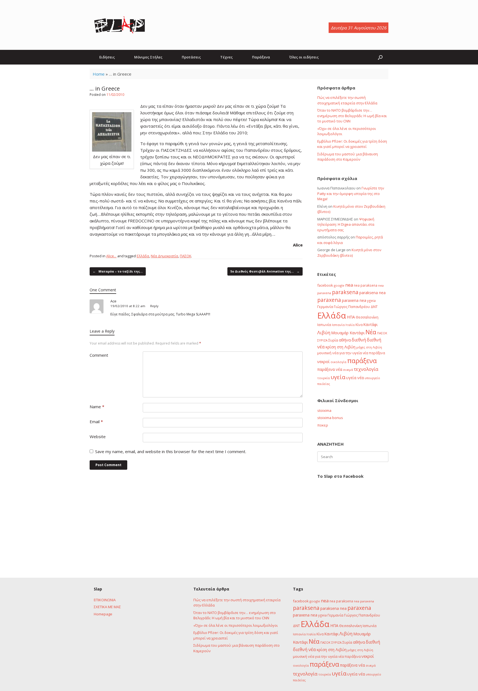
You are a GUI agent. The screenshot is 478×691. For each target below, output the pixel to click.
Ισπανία (338, 325)
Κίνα (359, 324)
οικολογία (338, 362)
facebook (325, 285)
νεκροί (323, 361)
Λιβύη (323, 332)
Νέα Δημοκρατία (164, 255)
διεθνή (359, 340)
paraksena (345, 292)
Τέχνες (226, 57)
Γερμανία (325, 306)
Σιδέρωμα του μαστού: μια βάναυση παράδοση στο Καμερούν (347, 156)
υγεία (338, 377)
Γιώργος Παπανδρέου (352, 306)
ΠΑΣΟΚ (185, 255)
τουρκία (323, 378)
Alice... (111, 255)
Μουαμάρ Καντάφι (348, 332)
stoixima (324, 410)
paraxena (329, 300)
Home (99, 74)
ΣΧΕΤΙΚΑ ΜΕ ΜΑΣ (107, 606)
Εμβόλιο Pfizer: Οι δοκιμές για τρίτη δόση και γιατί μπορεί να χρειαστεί (352, 144)
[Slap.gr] (119, 24)
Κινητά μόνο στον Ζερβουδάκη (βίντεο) (349, 252)
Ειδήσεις (107, 57)
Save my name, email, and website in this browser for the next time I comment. (170, 451)
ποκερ (322, 425)
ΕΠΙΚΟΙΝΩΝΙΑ (105, 599)
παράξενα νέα (329, 369)
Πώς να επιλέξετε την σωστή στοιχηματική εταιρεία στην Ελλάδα (347, 100)
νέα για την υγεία (347, 352)
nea (349, 285)
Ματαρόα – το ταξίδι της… (118, 271)
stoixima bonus (330, 417)
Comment (99, 355)
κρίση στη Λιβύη (340, 347)
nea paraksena (365, 285)
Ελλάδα (143, 255)
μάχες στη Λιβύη (369, 347)
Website (98, 436)
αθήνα (345, 340)
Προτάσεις (191, 57)
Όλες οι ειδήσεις (304, 57)
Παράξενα (261, 57)
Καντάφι (370, 324)
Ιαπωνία (324, 324)
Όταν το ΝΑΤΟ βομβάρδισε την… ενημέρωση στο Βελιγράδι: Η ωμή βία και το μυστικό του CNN (352, 116)
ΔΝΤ (374, 306)
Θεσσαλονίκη (367, 317)
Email (96, 421)
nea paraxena (364, 601)
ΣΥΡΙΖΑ (322, 340)
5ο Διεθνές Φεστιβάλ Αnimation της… (265, 271)
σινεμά (348, 370)
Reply (154, 306)
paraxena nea (354, 300)
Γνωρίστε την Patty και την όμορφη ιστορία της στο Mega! (350, 193)
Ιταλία (350, 325)
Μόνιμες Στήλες (148, 57)
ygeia (371, 300)
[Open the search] (380, 57)
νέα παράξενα (374, 353)
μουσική (324, 352)
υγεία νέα (355, 377)
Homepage (103, 614)
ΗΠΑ (351, 317)
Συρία (333, 340)
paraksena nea (372, 292)
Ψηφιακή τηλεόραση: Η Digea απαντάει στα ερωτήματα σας (345, 224)
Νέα (370, 332)
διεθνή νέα (304, 649)
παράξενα (362, 360)
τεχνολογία (366, 369)
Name (97, 406)
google (339, 285)
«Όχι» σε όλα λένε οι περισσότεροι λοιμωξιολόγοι (235, 625)
